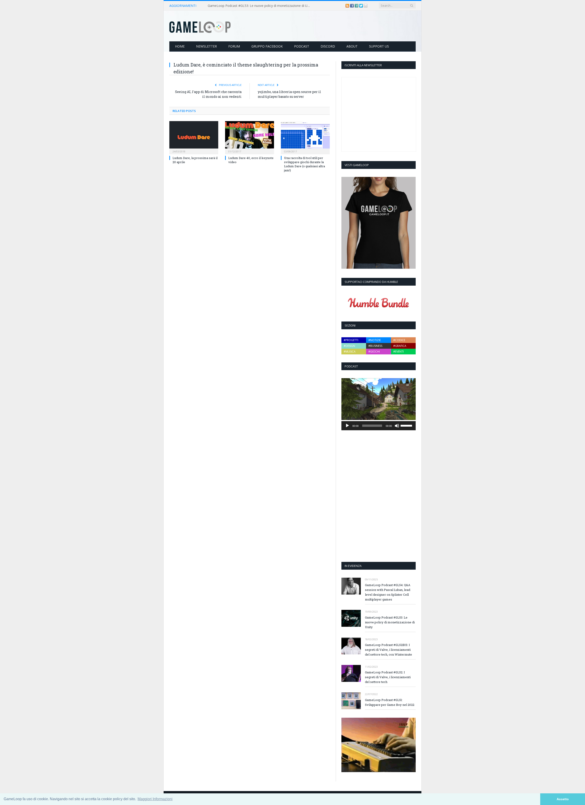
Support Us (379, 46)
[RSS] (348, 5)
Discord (328, 46)
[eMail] (365, 5)
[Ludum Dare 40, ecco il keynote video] (249, 137)
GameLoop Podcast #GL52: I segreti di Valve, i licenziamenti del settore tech (388, 677)
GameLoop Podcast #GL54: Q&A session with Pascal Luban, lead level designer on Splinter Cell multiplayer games (387, 592)
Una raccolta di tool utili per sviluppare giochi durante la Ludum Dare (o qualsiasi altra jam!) (304, 164)
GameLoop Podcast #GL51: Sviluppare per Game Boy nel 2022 (389, 702)
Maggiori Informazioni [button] (155, 799)
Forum (234, 46)
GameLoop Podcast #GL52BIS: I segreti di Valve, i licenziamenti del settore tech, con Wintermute (388, 649)
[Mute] (397, 425)
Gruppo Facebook (267, 46)
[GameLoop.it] (200, 26)
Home (180, 46)
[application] (378, 425)
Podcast (301, 46)
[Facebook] (352, 5)
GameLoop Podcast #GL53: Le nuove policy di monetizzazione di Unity (260, 6)
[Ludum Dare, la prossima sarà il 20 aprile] (193, 137)
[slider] (407, 425)
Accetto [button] (563, 799)
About (352, 46)
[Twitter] (361, 5)
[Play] (347, 425)
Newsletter (206, 46)
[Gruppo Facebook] (357, 5)
